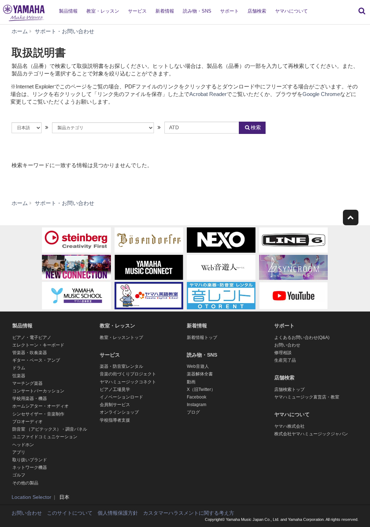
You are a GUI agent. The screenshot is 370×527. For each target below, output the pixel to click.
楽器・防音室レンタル (121, 366)
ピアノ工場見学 (115, 389)
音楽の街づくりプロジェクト (128, 373)
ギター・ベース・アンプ (36, 360)
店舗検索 (257, 11)
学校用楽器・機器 (29, 398)
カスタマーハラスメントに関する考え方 (188, 513)
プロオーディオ (27, 421)
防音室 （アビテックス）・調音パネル (49, 429)
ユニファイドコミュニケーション (44, 436)
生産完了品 (285, 360)
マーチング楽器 (27, 383)
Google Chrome (321, 94)
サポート (229, 11)
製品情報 (68, 11)
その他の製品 (25, 482)
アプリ (18, 452)
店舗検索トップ (289, 389)
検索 (256, 127)
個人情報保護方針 (118, 513)
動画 (191, 381)
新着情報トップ (202, 337)
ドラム (18, 367)
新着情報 (164, 11)
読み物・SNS (197, 11)
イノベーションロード (121, 397)
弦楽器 (18, 375)
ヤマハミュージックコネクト (128, 381)
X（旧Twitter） (201, 389)
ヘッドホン (23, 444)
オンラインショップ (119, 412)
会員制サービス (115, 404)
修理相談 (283, 352)
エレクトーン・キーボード (38, 345)
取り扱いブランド (29, 459)
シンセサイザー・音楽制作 (38, 414)
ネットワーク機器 (29, 467)
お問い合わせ (287, 345)
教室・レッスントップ (121, 337)
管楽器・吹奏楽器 (29, 352)
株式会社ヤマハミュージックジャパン (311, 433)
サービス (137, 11)
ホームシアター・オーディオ (40, 406)
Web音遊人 (198, 366)
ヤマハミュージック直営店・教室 (306, 397)
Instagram (196, 404)
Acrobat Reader (208, 94)
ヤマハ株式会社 (289, 426)
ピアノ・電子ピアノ (31, 337)
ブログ (193, 412)
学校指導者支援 (115, 420)
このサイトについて (69, 513)
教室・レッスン (102, 11)
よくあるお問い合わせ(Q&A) (302, 337)
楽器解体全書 (200, 373)
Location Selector (31, 497)
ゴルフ (18, 475)
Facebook (196, 397)
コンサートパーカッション (38, 390)
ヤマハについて (291, 11)
